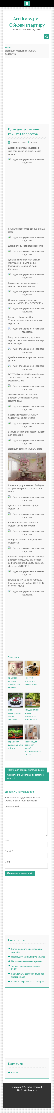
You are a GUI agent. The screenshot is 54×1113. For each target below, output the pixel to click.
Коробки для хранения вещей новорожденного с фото (32, 748)
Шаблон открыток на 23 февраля (28, 981)
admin (34, 142)
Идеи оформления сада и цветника (14, 714)
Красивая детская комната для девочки (14, 682)
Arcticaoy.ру (25, 18)
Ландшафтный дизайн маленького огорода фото (32, 714)
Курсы (14, 1072)
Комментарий (12, 806)
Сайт (7, 861)
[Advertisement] (27, 88)
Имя (8, 840)
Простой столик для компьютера (31, 681)
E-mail (9, 851)
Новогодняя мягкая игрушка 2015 (28, 956)
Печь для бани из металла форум (26, 770)
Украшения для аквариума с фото (15, 745)
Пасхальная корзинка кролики (26, 961)
